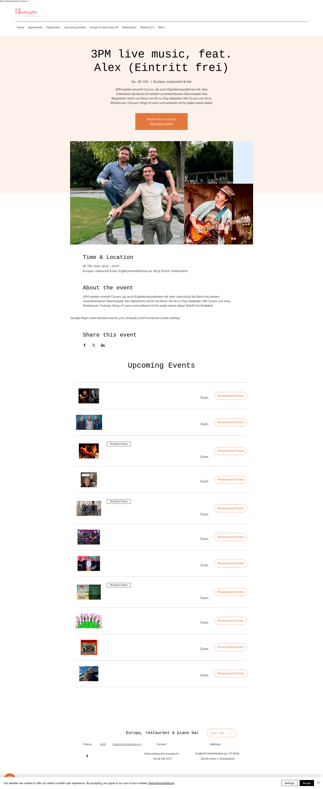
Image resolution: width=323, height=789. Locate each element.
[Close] (318, 783)
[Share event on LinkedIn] (103, 345)
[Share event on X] (94, 345)
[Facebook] (87, 756)
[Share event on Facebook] (84, 345)
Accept (307, 783)
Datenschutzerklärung (161, 783)
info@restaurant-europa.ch (161, 753)
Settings (289, 783)
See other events (161, 123)
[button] (149, 397)
